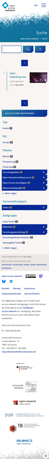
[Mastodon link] (40, 276)
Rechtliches (42, 264)
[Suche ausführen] (28, 49)
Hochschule (7, 264)
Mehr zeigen (11, 193)
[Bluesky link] (4, 281)
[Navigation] (43, 5)
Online (27, 264)
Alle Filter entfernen (19, 113)
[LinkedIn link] (11, 281)
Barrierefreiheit (32, 293)
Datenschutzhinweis (11, 293)
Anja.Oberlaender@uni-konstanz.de (19, 351)
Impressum (29, 288)
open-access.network (29, 38)
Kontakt (5, 288)
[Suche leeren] (40, 49)
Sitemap (17, 288)
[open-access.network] (8, 6)
